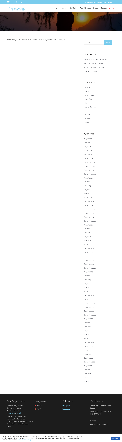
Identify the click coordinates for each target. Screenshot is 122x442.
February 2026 (89, 154)
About (64, 8)
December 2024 (89, 209)
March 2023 (88, 291)
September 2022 (90, 315)
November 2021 (89, 354)
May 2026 (87, 147)
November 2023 (89, 260)
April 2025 (87, 194)
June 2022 (87, 327)
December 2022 (89, 303)
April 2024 (87, 241)
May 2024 (87, 237)
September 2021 (90, 362)
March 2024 (88, 244)
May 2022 (87, 331)
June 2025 (87, 186)
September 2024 (90, 221)
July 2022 (87, 323)
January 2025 (88, 205)
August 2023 (88, 272)
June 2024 (87, 233)
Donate (96, 8)
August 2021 (88, 366)
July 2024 (87, 229)
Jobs (85, 103)
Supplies (87, 115)
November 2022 (89, 307)
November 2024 (89, 213)
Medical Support (90, 107)
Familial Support (89, 95)
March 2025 (88, 197)
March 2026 (88, 151)
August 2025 (88, 178)
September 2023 (90, 268)
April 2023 (87, 287)
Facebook (12, 2)
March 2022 (88, 338)
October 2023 (89, 264)
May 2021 (87, 378)
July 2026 (87, 143)
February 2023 (89, 295)
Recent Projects (85, 8)
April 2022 (87, 334)
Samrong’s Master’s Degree (93, 63)
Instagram (21, 2)
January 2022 (88, 346)
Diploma (87, 87)
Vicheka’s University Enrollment (95, 67)
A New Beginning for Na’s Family (95, 59)
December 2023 (89, 256)
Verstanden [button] (115, 438)
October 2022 (89, 311)
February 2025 (89, 201)
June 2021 (87, 374)
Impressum (11, 413)
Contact (104, 8)
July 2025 (87, 182)
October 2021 (89, 358)
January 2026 (88, 158)
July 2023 (87, 276)
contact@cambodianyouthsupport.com (100, 2)
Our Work (73, 8)
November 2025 (89, 166)
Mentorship (88, 111)
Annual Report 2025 (91, 71)
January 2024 (88, 252)
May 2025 (87, 190)
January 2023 (88, 299)
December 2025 (89, 162)
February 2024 (89, 248)
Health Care (88, 99)
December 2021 (89, 350)
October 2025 (89, 170)
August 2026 (88, 139)
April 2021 (87, 381)
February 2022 (89, 342)
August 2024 (88, 225)
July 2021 (87, 370)
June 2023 (87, 280)
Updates (87, 123)
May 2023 (87, 284)
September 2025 (90, 174)
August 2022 (88, 319)
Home (57, 8)
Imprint (19, 413)
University (87, 119)
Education (87, 91)
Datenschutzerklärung (24, 440)
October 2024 (89, 217)
